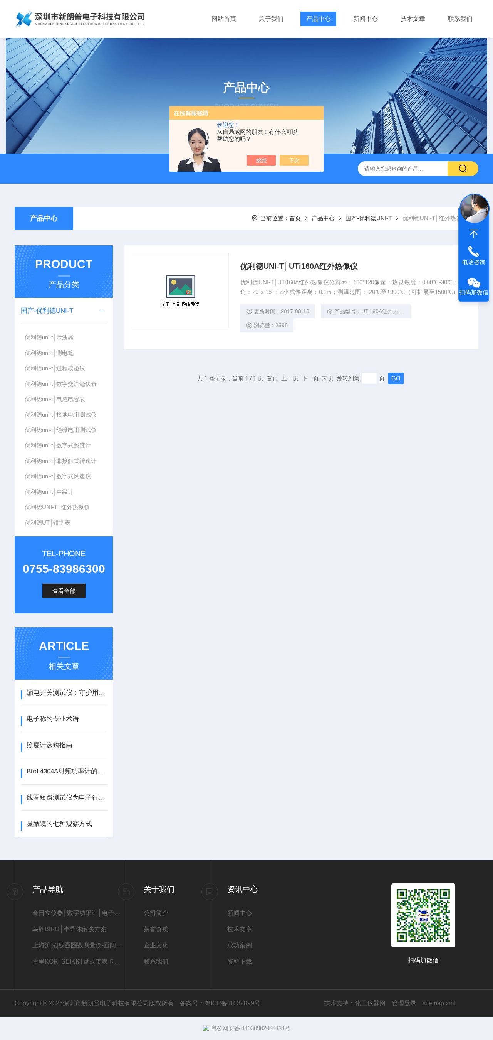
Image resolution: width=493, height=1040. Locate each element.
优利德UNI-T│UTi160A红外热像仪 (299, 266)
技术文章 (413, 18)
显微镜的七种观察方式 (59, 823)
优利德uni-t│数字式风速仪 (58, 476)
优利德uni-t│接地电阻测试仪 (61, 414)
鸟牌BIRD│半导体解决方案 (69, 929)
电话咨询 (473, 262)
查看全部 (63, 591)
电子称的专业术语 (53, 719)
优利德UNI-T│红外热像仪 (57, 507)
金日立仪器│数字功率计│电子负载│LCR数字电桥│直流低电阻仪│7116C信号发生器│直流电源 (79, 913)
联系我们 (460, 18)
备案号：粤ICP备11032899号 (220, 1003)
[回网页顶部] (473, 233)
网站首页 (223, 18)
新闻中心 (365, 18)
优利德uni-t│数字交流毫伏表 (61, 383)
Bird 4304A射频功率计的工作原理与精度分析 (67, 771)
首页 (295, 218)
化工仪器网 (370, 1003)
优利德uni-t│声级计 (49, 491)
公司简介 (156, 913)
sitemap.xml (439, 1003)
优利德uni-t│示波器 (49, 337)
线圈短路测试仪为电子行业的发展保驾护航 (67, 797)
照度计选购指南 (49, 745)
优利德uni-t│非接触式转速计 (61, 461)
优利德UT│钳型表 (47, 522)
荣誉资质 (156, 929)
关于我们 (271, 18)
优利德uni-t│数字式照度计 (58, 445)
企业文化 (156, 945)
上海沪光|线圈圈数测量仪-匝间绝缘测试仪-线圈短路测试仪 (79, 945)
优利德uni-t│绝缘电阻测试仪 (61, 430)
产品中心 (318, 18)
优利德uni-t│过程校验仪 (55, 368)
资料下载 (239, 961)
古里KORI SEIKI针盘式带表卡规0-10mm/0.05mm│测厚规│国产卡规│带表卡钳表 (79, 961)
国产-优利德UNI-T (368, 218)
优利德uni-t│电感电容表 (55, 399)
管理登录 (404, 1003)
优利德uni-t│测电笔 (49, 352)
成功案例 (239, 945)
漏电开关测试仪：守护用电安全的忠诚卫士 (67, 692)
